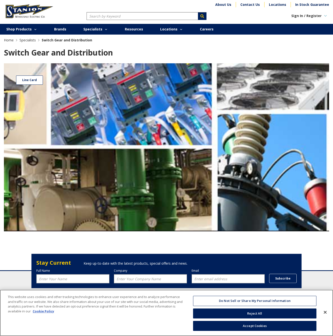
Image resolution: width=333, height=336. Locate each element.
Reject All (254, 313)
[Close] (325, 312)
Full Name (43, 270)
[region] (166, 313)
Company (120, 270)
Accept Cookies (255, 326)
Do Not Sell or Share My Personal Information (255, 301)
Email (195, 270)
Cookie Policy (43, 311)
